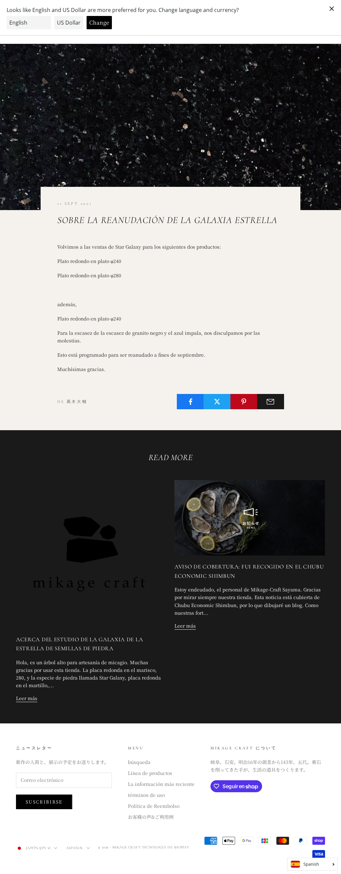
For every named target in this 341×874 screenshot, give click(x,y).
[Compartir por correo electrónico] (270, 401)
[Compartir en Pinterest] (244, 401)
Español (75, 848)
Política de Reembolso (153, 806)
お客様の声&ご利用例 (150, 816)
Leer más (26, 698)
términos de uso (146, 795)
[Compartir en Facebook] (190, 401)
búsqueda (139, 762)
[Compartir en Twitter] (217, 401)
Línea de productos (150, 773)
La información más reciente (161, 784)
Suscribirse (44, 802)
